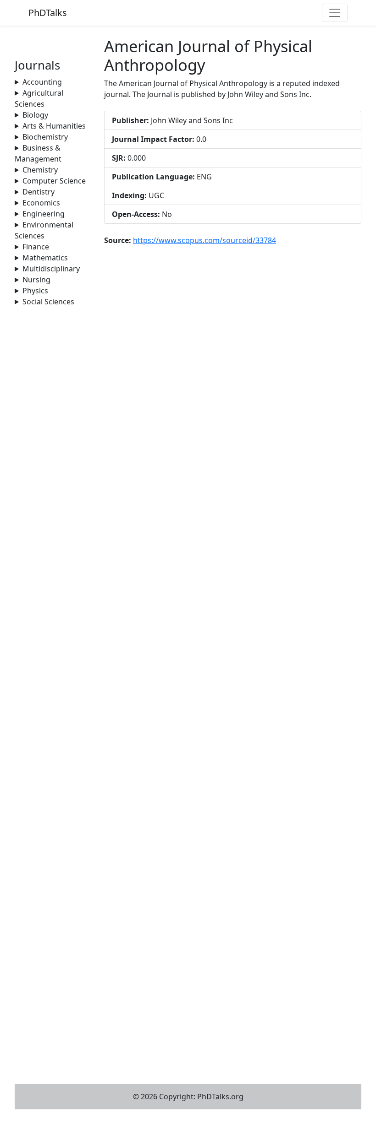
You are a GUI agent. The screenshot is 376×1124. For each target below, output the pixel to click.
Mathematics (45, 258)
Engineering (43, 214)
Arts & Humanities (54, 126)
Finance (35, 247)
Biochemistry (45, 137)
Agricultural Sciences (39, 98)
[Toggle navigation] (335, 13)
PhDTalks (47, 12)
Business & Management (38, 153)
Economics (41, 203)
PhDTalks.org (220, 1097)
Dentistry (38, 192)
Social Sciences (48, 302)
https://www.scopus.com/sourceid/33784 (204, 240)
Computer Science (54, 181)
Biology (35, 115)
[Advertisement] (54, 444)
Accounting (42, 82)
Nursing (36, 280)
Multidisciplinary (51, 269)
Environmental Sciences (44, 230)
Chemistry (40, 170)
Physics (35, 291)
